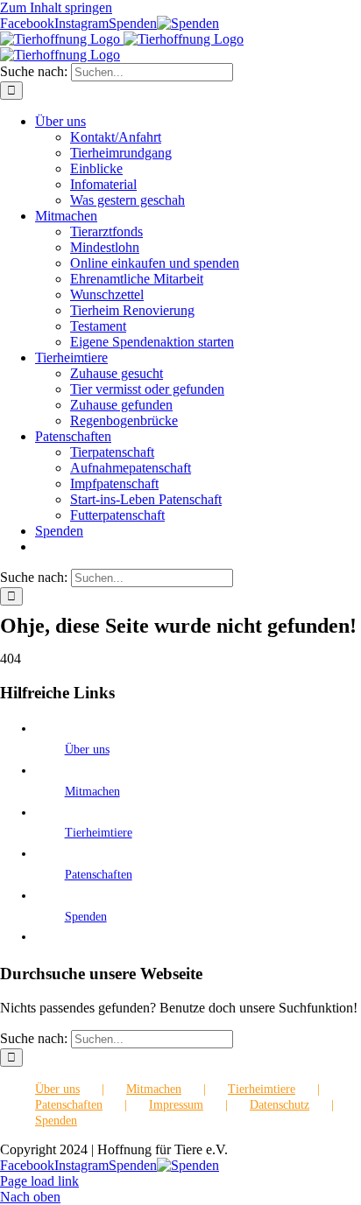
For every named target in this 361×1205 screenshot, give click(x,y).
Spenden (86, 916)
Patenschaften (98, 874)
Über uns (87, 749)
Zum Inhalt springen (56, 7)
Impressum (176, 1104)
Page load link (39, 1180)
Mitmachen (92, 791)
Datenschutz (279, 1104)
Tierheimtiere (98, 832)
